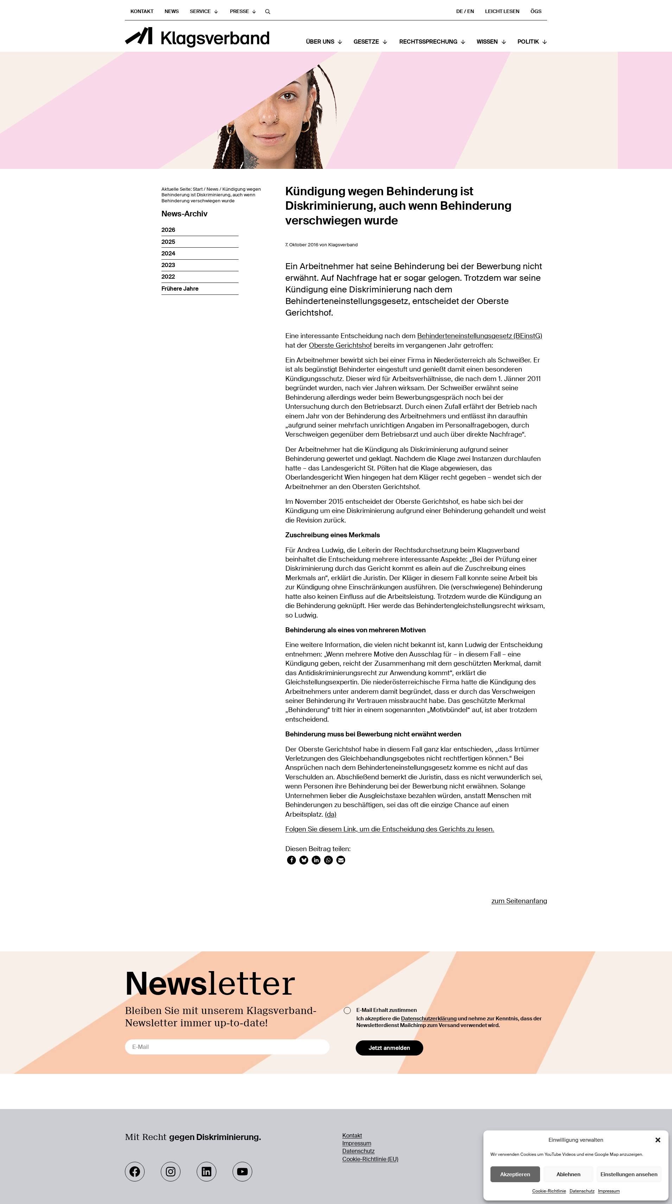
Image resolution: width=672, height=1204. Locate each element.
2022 (168, 276)
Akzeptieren (515, 1174)
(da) (330, 814)
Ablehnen (569, 1174)
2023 (168, 265)
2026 (168, 230)
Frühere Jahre (179, 288)
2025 (168, 242)
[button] (657, 1139)
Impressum (609, 1191)
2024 (168, 253)
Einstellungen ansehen (629, 1174)
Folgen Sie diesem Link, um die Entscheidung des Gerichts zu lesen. (389, 829)
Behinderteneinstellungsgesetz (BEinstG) (479, 335)
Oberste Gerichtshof (340, 345)
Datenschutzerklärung (429, 1018)
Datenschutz (582, 1191)
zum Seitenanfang (519, 900)
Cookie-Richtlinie (549, 1191)
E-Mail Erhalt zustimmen (386, 1010)
